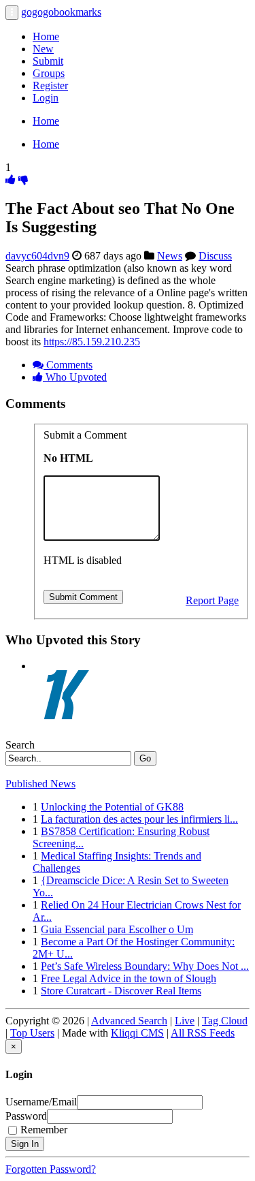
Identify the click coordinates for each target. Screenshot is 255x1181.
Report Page (212, 600)
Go (145, 758)
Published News (40, 783)
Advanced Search (129, 1020)
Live (184, 1020)
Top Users (32, 1033)
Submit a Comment (85, 435)
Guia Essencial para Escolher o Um (117, 929)
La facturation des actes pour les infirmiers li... (139, 819)
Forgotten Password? (50, 1169)
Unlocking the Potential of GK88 (112, 807)
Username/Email (41, 1101)
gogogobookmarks (61, 12)
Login (45, 98)
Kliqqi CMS (137, 1033)
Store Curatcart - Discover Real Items (121, 990)
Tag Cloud (225, 1020)
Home (46, 36)
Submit (48, 61)
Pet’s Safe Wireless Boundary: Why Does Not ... (145, 966)
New (43, 48)
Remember (43, 1129)
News (169, 256)
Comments (68, 365)
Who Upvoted (75, 377)
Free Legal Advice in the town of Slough (128, 978)
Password (26, 1116)
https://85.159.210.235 (92, 341)
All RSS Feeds (203, 1033)
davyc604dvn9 (37, 256)
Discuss (215, 256)
